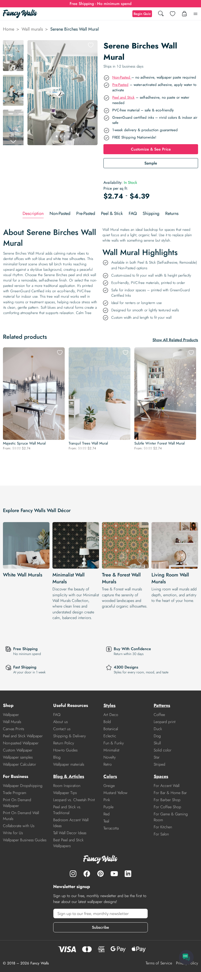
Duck (158, 729)
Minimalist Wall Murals (68, 578)
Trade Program (14, 793)
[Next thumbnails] (13, 141)
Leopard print (165, 722)
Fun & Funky (113, 743)
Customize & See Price (151, 149)
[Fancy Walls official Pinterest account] (100, 874)
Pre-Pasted (120, 84)
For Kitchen (163, 827)
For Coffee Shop (167, 807)
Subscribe (100, 927)
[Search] (161, 14)
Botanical (110, 729)
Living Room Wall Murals (170, 578)
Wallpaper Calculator (19, 764)
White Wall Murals (22, 574)
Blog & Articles (68, 776)
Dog (157, 736)
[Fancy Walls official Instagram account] (73, 874)
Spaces (161, 776)
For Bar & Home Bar (170, 793)
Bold (107, 722)
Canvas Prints (13, 729)
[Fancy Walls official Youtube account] (114, 874)
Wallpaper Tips (65, 793)
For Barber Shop (167, 800)
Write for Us (13, 833)
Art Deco (110, 714)
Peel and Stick (123, 97)
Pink (106, 800)
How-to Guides (65, 750)
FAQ (57, 714)
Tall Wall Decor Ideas (69, 833)
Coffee (159, 714)
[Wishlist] (173, 14)
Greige (109, 785)
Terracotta (111, 828)
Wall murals (32, 29)
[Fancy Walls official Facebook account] (87, 874)
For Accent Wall (166, 785)
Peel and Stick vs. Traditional (67, 810)
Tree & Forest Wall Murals (121, 578)
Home (8, 29)
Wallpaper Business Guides (24, 840)
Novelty (109, 757)
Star (157, 757)
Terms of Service (159, 963)
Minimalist (111, 750)
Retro (107, 764)
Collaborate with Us (18, 826)
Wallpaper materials (68, 764)
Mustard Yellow (115, 793)
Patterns (162, 705)
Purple (108, 807)
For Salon (161, 834)
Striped (159, 764)
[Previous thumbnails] (13, 44)
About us (60, 722)
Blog (57, 757)
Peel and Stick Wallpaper (23, 736)
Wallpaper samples (18, 757)
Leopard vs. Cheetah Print (74, 800)
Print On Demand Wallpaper (17, 802)
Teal (106, 821)
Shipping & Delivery (69, 736)
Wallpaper (11, 714)
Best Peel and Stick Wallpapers (68, 843)
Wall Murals (12, 722)
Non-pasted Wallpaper (20, 743)
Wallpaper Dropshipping (22, 785)
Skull (157, 743)
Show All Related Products (175, 340)
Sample (150, 163)
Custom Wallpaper (17, 750)
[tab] (33, 214)
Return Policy (63, 743)
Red (106, 814)
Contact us (61, 729)
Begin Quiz (142, 13)
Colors (110, 776)
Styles (109, 705)
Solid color (162, 750)
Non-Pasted (121, 77)
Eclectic (109, 736)
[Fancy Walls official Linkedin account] (128, 874)
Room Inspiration (66, 785)
